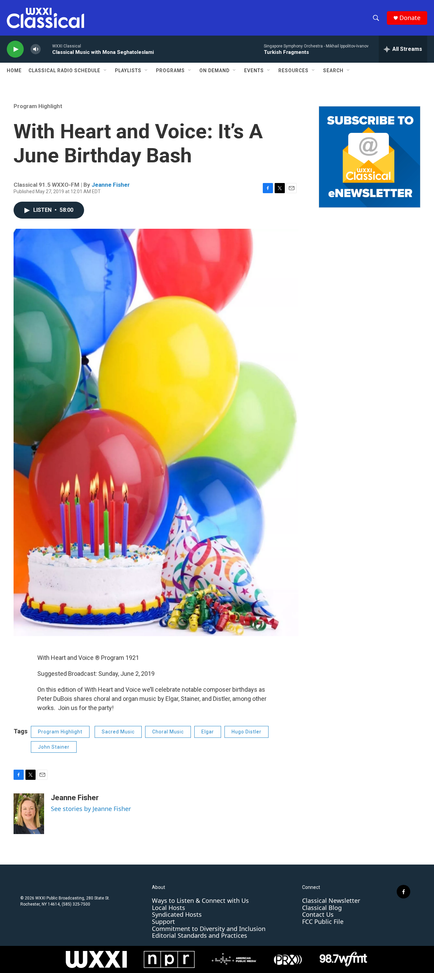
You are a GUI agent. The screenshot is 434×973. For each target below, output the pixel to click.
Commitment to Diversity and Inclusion (208, 929)
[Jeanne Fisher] (29, 813)
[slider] (46, 49)
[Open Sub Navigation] (105, 70)
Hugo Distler (246, 731)
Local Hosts (168, 908)
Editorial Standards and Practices (199, 935)
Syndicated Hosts (177, 914)
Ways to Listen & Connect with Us (200, 900)
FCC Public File (322, 921)
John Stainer (54, 747)
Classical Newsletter (331, 900)
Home (14, 70)
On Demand (214, 70)
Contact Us (318, 914)
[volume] (35, 49)
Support (163, 921)
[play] (15, 49)
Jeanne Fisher (111, 184)
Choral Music (168, 731)
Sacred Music (118, 731)
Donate (409, 17)
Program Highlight (38, 106)
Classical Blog (322, 908)
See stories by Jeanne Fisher (91, 809)
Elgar (207, 731)
